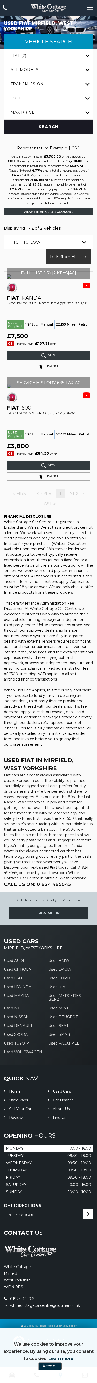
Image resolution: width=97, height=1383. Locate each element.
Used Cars (62, 1091)
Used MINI (58, 1008)
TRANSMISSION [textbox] (27, 84)
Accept (49, 1366)
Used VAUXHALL (63, 1043)
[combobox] (48, 56)
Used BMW (58, 960)
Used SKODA (16, 1034)
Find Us (59, 1117)
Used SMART (60, 1034)
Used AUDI (14, 960)
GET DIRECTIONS (22, 1205)
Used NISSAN (16, 1017)
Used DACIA (59, 969)
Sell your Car (20, 1109)
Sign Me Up (48, 913)
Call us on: (37, 884)
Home (15, 1091)
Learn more (60, 1358)
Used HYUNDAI (18, 987)
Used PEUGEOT (63, 1017)
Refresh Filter (68, 256)
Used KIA (56, 987)
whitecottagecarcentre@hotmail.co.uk (44, 1305)
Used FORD (59, 978)
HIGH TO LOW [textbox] (26, 242)
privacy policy (67, 1325)
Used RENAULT (18, 1025)
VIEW (51, 355)
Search (49, 126)
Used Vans (18, 1100)
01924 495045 (22, 1298)
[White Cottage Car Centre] (49, 8)
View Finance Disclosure (49, 212)
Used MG (12, 1008)
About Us (61, 1109)
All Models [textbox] (25, 69)
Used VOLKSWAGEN (23, 1052)
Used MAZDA (16, 995)
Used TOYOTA (16, 1043)
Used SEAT (58, 1025)
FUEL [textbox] (16, 98)
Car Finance (63, 1100)
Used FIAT (13, 978)
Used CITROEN (18, 969)
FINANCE (51, 366)
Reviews (16, 1117)
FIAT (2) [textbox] (18, 55)
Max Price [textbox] (23, 112)
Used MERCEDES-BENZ (65, 997)
